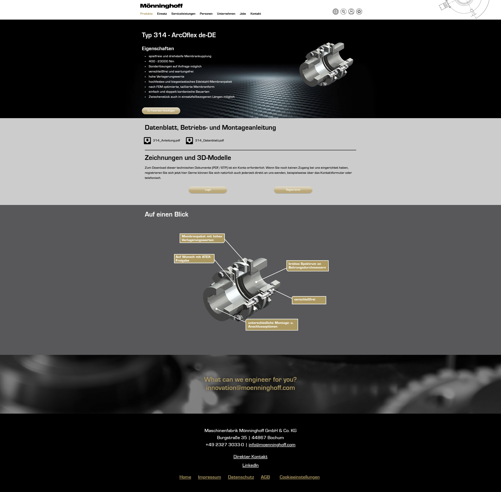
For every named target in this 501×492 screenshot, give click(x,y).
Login (208, 189)
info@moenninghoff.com (272, 445)
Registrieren (293, 189)
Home (185, 477)
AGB (265, 477)
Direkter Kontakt (250, 457)
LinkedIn (250, 465)
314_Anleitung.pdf (166, 140)
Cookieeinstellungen (300, 477)
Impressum (209, 477)
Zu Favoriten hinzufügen (161, 110)
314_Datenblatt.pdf (209, 140)
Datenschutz (241, 477)
